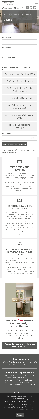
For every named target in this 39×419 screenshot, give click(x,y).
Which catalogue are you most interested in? (19, 68)
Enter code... (7, 134)
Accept (19, 415)
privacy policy (8, 152)
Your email (6, 47)
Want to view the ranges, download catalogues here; (19, 345)
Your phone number (10, 57)
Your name (6, 38)
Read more (31, 385)
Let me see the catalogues (14, 144)
